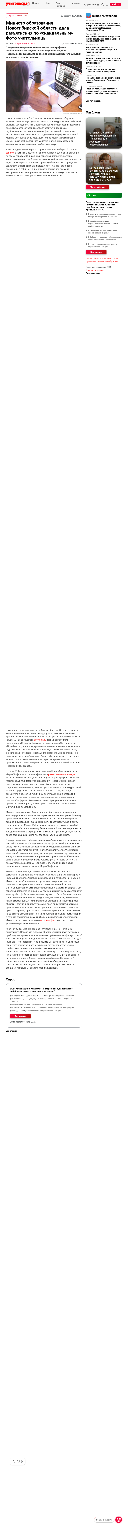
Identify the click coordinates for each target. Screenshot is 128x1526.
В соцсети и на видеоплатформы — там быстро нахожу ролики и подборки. (43, 996)
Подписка (75, 3)
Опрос (91, 195)
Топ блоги (93, 112)
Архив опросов (93, 273)
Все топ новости (93, 101)
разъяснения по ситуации (61, 774)
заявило (10, 152)
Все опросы (11, 1031)
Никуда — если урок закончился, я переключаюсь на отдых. (37, 1011)
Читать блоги (97, 187)
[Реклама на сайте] (118, 1520)
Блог (48, 3)
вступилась (40, 739)
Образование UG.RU (17, 15)
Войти (115, 4)
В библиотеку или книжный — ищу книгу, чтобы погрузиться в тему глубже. (43, 1007)
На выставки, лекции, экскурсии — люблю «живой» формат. (37, 1004)
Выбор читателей (104, 16)
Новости (36, 3)
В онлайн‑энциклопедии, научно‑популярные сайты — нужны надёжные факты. (42, 1000)
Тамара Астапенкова (24, 43)
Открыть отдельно (95, 270)
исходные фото (48, 920)
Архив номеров (60, 4)
